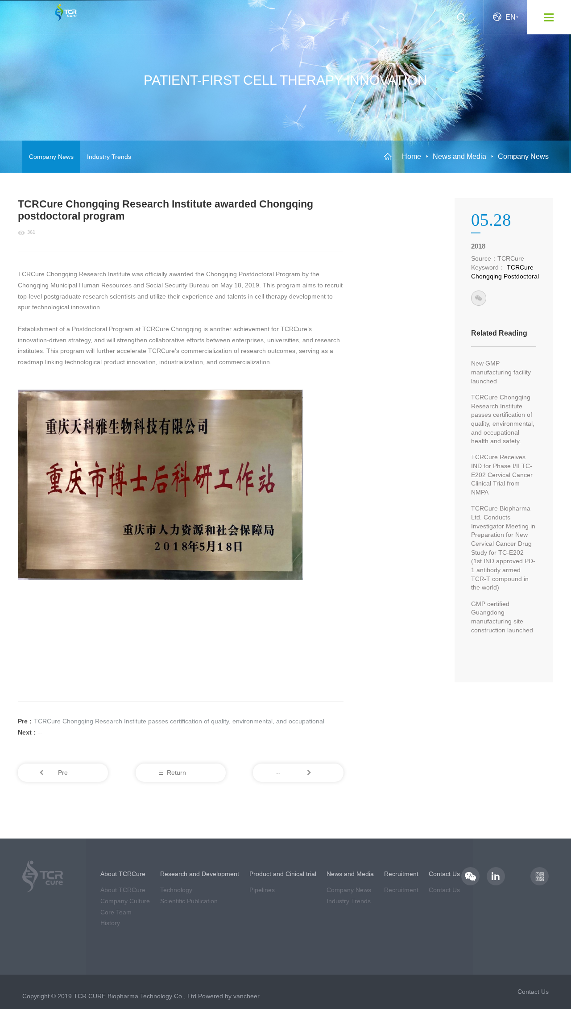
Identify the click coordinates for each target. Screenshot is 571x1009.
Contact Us (444, 889)
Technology (176, 889)
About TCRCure (122, 889)
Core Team (116, 912)
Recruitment (401, 889)
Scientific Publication (189, 901)
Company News (51, 156)
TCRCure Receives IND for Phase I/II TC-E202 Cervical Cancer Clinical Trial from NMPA (502, 474)
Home (411, 156)
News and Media (459, 156)
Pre (63, 772)
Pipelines (262, 889)
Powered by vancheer (229, 996)
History (110, 922)
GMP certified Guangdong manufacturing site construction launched (502, 617)
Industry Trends (109, 156)
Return (176, 772)
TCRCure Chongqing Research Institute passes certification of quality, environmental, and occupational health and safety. (502, 419)
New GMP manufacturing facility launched (501, 372)
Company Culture (125, 901)
